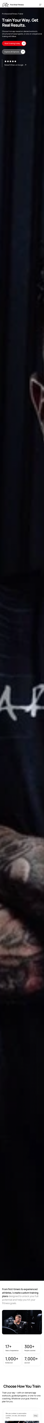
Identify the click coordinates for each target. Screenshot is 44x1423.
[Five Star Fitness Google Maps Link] (25, 65)
